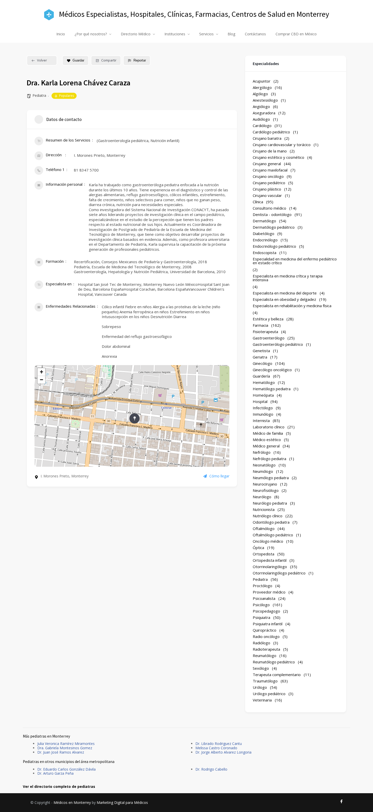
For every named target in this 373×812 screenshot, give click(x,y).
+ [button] (41, 372)
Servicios (206, 34)
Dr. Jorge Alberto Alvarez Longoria (223, 752)
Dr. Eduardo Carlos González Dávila (66, 769)
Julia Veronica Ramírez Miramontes (66, 743)
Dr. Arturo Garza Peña (55, 773)
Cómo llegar (219, 476)
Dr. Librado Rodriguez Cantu (218, 743)
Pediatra (39, 95)
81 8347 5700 (86, 170)
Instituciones (174, 34)
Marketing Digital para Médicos (122, 802)
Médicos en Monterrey (72, 802)
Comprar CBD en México (296, 34)
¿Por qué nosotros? (91, 34)
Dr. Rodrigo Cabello (211, 769)
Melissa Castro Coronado (216, 747)
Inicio (60, 34)
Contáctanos (255, 34)
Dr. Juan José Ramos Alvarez (60, 752)
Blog (231, 34)
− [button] (41, 380)
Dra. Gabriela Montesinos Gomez (64, 747)
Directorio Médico (135, 34)
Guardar (78, 60)
